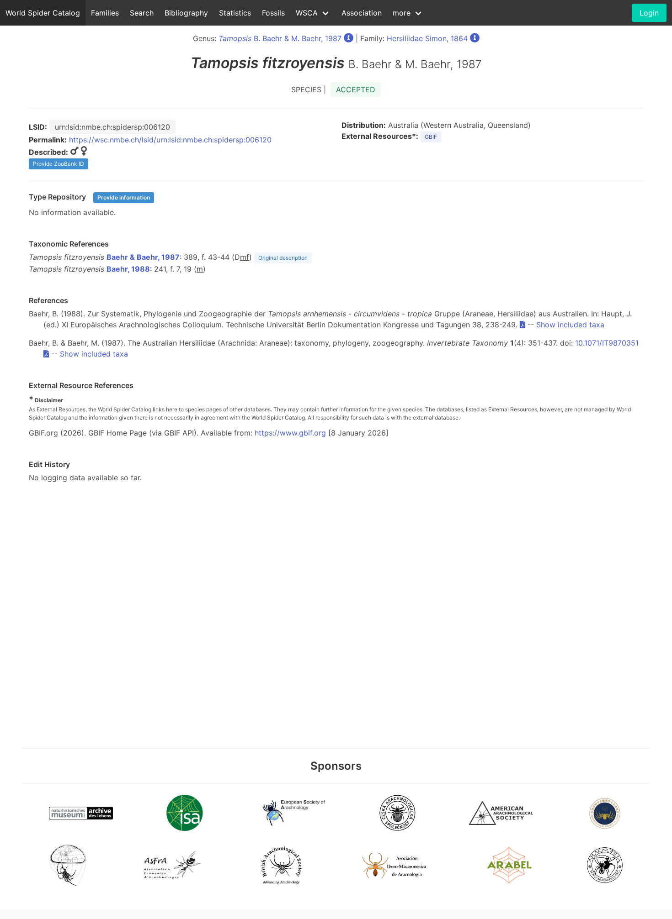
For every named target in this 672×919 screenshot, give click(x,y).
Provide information (123, 197)
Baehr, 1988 (128, 268)
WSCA (307, 12)
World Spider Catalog (42, 12)
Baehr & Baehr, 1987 (143, 257)
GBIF (431, 136)
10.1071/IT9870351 (607, 342)
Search (142, 12)
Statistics (235, 12)
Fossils (273, 12)
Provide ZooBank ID (58, 163)
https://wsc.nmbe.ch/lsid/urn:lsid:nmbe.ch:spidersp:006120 (170, 139)
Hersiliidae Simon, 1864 (427, 38)
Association (361, 12)
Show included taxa (570, 324)
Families (105, 12)
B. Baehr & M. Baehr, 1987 (280, 38)
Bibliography (186, 12)
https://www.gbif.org (290, 432)
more (402, 12)
